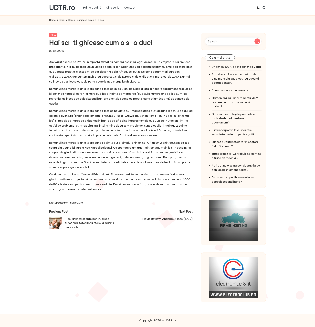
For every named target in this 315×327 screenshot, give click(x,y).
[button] (257, 41)
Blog (53, 35)
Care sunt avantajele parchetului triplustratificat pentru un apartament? (233, 118)
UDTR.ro (62, 7)
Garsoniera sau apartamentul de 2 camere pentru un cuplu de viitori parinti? (235, 102)
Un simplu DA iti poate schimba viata (236, 67)
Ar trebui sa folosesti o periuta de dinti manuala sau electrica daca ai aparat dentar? (235, 79)
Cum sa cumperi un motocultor (232, 90)
